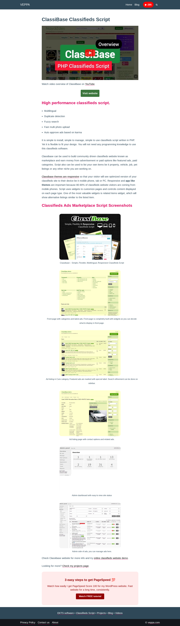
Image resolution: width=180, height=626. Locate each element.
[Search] (157, 5)
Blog (137, 4)
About (55, 622)
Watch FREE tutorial (90, 596)
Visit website (90, 93)
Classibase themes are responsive (60, 176)
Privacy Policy (27, 622)
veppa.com (154, 622)
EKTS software (65, 613)
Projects (101, 613)
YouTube (90, 84)
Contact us (43, 622)
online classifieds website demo (111, 558)
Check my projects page (75, 566)
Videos (119, 613)
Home (129, 4)
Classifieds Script (85, 613)
